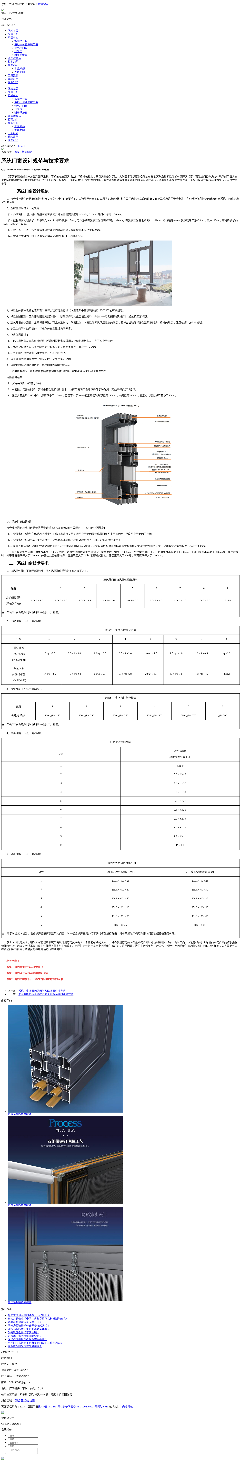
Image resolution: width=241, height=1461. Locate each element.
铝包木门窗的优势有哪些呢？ (25, 1336)
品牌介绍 (13, 34)
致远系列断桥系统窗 (19, 1302)
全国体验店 (14, 58)
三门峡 (25, 1400)
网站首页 (13, 30)
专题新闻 (19, 72)
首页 (17, 151)
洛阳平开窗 (21, 41)
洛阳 (32, 1400)
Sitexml (21, 146)
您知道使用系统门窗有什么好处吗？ (29, 1315)
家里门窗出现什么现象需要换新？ (27, 1339)
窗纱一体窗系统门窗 (26, 44)
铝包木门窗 (21, 47)
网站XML (103, 1406)
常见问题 (19, 68)
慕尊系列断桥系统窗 (19, 1205)
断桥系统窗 (21, 54)
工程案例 (13, 75)
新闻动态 (13, 65)
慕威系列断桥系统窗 (19, 1114)
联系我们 (13, 82)
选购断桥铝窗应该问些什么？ (25, 1322)
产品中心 (13, 37)
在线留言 (43, 4)
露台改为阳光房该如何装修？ (25, 1346)
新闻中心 (13, 123)
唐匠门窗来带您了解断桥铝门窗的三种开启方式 (35, 1342)
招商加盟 (13, 61)
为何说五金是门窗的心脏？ (23, 1332)
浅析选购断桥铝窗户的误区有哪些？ (29, 1329)
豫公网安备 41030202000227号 (80, 1406)
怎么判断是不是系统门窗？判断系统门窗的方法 (45, 994)
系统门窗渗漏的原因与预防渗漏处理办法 (42, 990)
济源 (17, 1400)
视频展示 (13, 79)
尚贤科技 (127, 1406)
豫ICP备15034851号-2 (50, 1406)
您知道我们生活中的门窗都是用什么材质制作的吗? (37, 1318)
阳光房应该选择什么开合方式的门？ (29, 1325)
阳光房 (18, 51)
